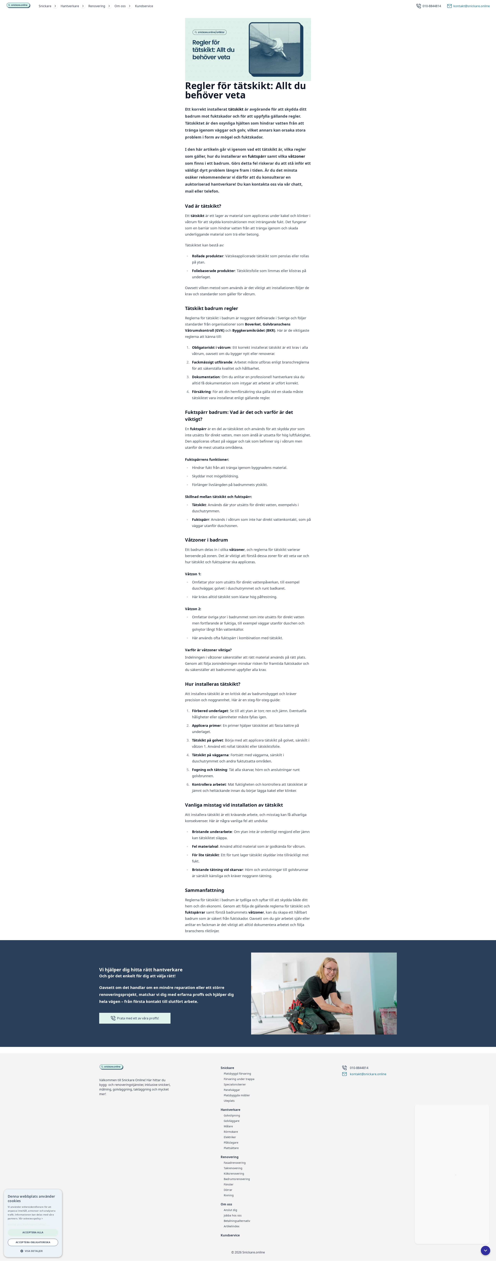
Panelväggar (232, 1090)
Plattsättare (231, 1148)
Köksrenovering (234, 1173)
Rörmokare (231, 1132)
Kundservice (144, 6)
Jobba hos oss (233, 1215)
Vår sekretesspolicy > (31, 1218)
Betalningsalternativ (237, 1221)
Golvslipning (232, 1115)
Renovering (96, 6)
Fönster (228, 1184)
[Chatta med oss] (452, 1172)
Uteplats (229, 1101)
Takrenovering (233, 1168)
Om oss (120, 6)
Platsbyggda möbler (237, 1095)
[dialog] (33, 1223)
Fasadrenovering (235, 1163)
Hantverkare (70, 6)
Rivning (229, 1195)
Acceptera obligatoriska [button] (33, 1242)
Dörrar (228, 1190)
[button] (485, 1250)
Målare (228, 1126)
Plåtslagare (231, 1142)
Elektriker (230, 1137)
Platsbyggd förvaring (237, 1073)
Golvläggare (231, 1121)
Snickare (45, 6)
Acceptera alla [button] (32, 1232)
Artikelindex (231, 1226)
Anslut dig (230, 1210)
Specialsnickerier (235, 1084)
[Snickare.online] (18, 6)
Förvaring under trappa (239, 1079)
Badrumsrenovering (237, 1179)
